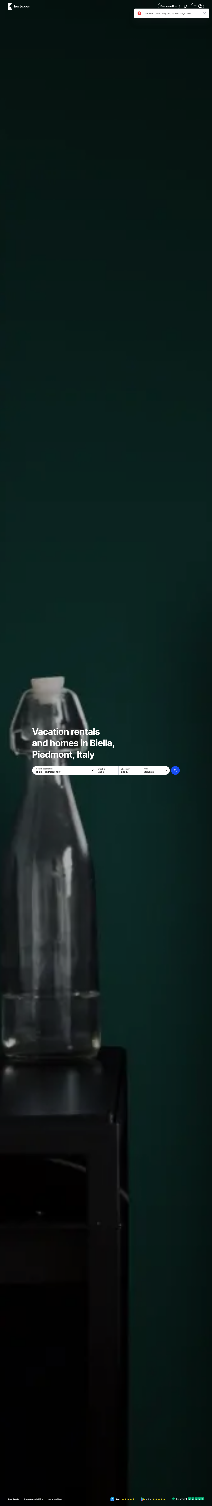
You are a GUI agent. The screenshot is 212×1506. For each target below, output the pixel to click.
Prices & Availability (33, 1499)
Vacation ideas (55, 1499)
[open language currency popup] (185, 6)
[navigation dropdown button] (197, 6)
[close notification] (204, 13)
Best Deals (13, 1499)
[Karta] (19, 6)
